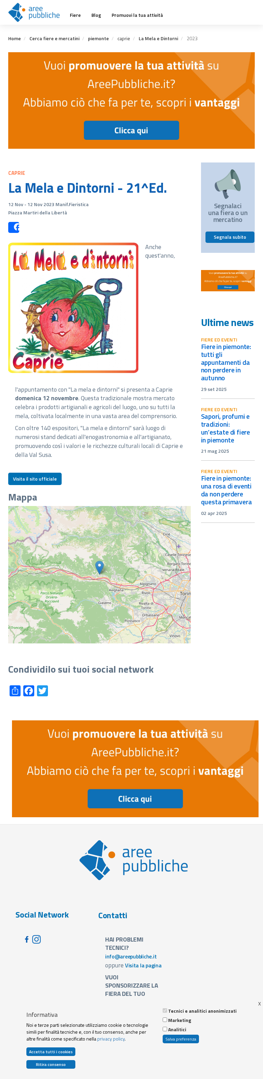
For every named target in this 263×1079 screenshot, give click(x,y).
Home (14, 38)
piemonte (98, 38)
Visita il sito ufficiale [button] (35, 478)
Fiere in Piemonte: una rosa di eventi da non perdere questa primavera (226, 490)
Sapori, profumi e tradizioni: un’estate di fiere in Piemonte (225, 428)
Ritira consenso (51, 1064)
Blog (96, 15)
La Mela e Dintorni (158, 38)
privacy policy (111, 1038)
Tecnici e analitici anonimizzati (202, 1011)
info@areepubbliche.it (131, 956)
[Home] (36, 12)
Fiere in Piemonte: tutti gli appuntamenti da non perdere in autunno (226, 362)
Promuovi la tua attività (137, 15)
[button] (99, 568)
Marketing (179, 1020)
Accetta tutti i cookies (51, 1051)
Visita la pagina (143, 965)
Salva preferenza (180, 1039)
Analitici (177, 1029)
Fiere (75, 15)
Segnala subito (230, 236)
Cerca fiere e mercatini (54, 38)
